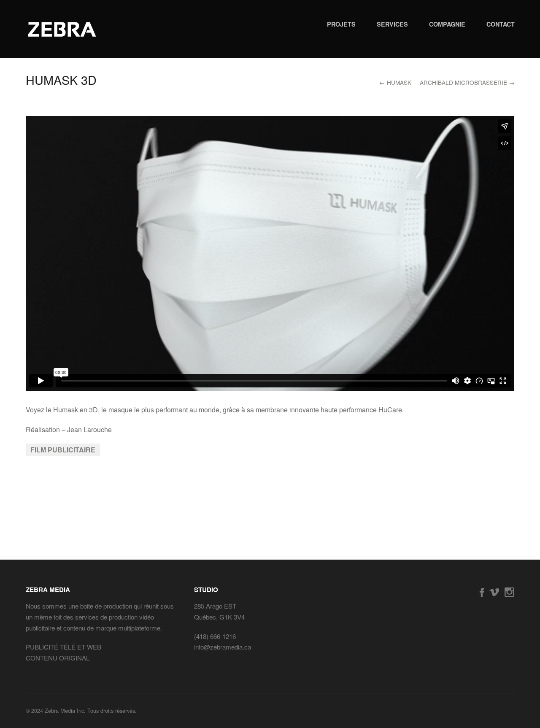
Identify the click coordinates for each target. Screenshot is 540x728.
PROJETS (341, 24)
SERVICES (392, 24)
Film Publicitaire (62, 450)
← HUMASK (395, 82)
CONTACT (500, 24)
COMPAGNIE (447, 24)
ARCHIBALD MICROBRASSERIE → (467, 82)
